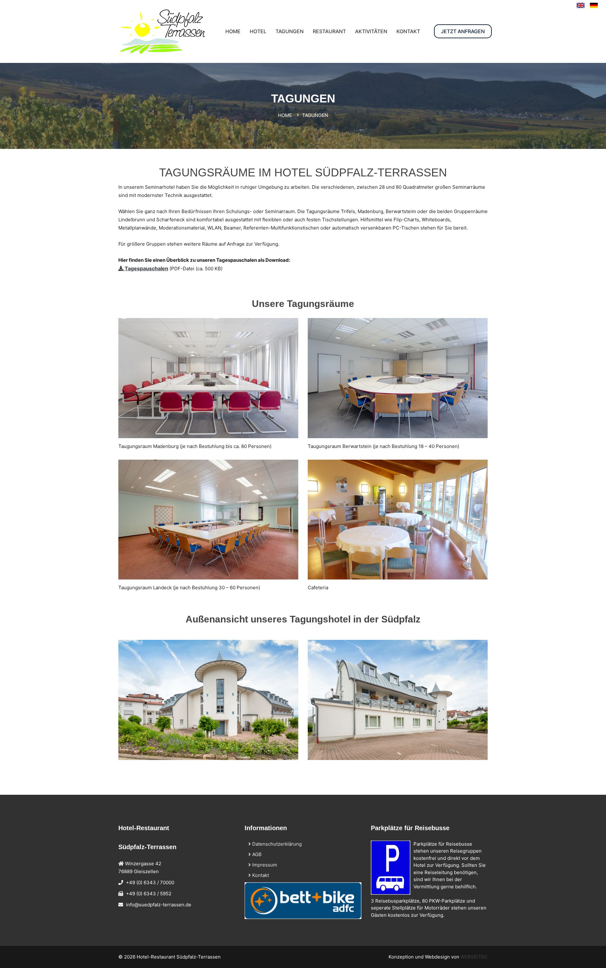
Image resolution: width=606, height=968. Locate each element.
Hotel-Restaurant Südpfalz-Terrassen (179, 957)
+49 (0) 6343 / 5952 (148, 894)
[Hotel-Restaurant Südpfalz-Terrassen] (594, 5)
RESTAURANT (329, 31)
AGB (256, 854)
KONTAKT (408, 31)
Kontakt (260, 875)
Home (285, 115)
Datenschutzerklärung (276, 844)
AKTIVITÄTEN (371, 31)
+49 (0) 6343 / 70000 (150, 882)
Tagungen (290, 31)
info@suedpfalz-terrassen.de (158, 905)
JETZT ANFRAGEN (463, 31)
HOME (233, 31)
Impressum (264, 865)
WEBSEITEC (474, 957)
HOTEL (258, 31)
